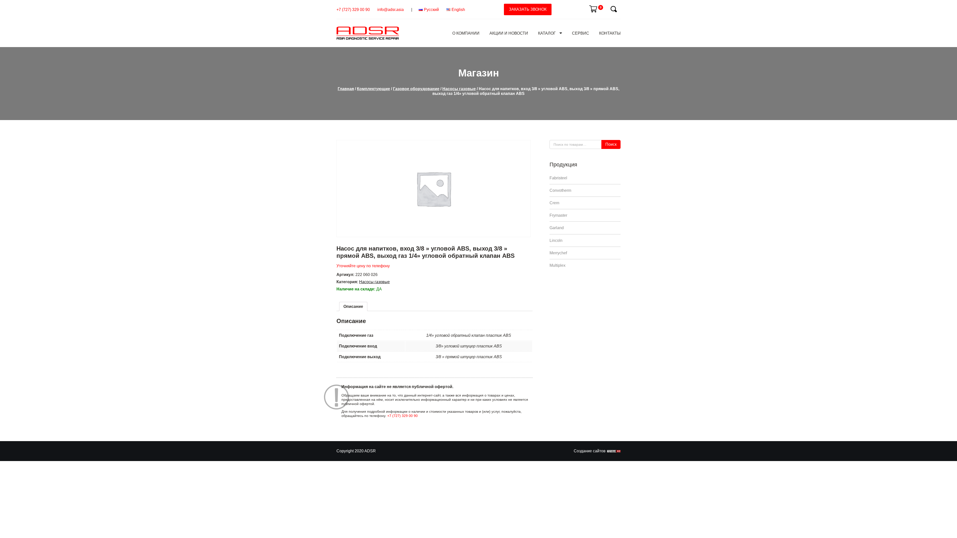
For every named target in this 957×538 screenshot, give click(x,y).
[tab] (353, 306)
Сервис (580, 33)
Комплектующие (373, 89)
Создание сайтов (590, 451)
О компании (465, 33)
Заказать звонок (528, 9)
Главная (346, 89)
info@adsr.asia (390, 9)
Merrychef (558, 253)
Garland (557, 228)
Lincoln (556, 240)
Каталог (547, 33)
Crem (554, 203)
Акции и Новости (508, 33)
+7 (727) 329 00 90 (353, 9)
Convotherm (560, 190)
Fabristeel (558, 178)
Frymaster (558, 215)
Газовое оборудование (416, 89)
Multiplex (557, 265)
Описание (353, 306)
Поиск (611, 144)
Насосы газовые (459, 89)
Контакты (610, 33)
